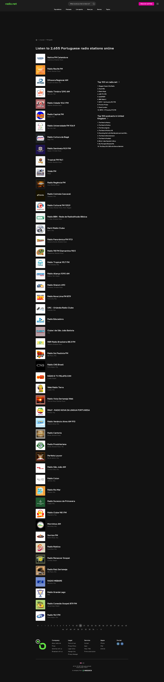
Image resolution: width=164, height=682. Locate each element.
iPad (102, 646)
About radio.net (56, 643)
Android (103, 648)
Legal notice (71, 648)
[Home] (36, 40)
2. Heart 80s (101, 89)
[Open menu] (157, 4)
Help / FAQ (87, 648)
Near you (90, 9)
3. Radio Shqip (101, 91)
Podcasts (68, 9)
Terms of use (72, 643)
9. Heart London (102, 107)
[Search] (94, 4)
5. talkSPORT (101, 96)
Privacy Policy (72, 646)
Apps (85, 646)
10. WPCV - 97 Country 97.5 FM (106, 110)
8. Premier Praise (102, 104)
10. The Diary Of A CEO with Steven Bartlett (110, 146)
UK (83, 663)
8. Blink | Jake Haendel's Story (106, 141)
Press (53, 646)
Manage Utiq (71, 651)
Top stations (57, 9)
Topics (108, 9)
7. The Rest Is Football (104, 138)
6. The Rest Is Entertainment (106, 136)
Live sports (79, 9)
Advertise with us (57, 648)
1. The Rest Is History (103, 122)
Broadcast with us (57, 651)
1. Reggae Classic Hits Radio (106, 86)
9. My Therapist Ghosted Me (105, 143)
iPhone (102, 643)
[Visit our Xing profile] (122, 644)
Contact (86, 643)
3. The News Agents (103, 128)
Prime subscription (89, 651)
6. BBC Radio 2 (101, 99)
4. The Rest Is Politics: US (105, 130)
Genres (99, 9)
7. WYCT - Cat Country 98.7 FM (106, 102)
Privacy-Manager (73, 654)
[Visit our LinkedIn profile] (118, 644)
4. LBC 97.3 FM (101, 94)
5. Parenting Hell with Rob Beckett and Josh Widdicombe (112, 133)
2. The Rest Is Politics (103, 125)
